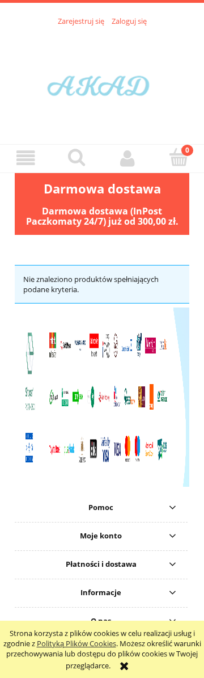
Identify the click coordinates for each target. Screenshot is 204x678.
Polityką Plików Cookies (76, 643)
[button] (25, 158)
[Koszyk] (178, 157)
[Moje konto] (127, 158)
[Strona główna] (102, 79)
